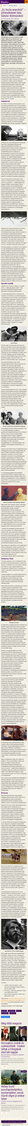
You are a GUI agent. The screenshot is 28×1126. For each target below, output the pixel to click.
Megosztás (6, 1016)
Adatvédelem (19, 1119)
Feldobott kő (4, 1000)
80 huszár (22, 998)
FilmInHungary (14, 1121)
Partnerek (6, 1119)
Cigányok (16, 998)
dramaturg (12, 1013)
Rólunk (10, 1119)
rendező (19, 1010)
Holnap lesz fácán (14, 1000)
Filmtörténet (20, 1121)
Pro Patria (11, 998)
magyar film (5, 1013)
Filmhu (5, 1121)
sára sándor (11, 1010)
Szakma (24, 1121)
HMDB (9, 1121)
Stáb (2, 1119)
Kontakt (14, 1119)
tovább (4, 1066)
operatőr (4, 1010)
